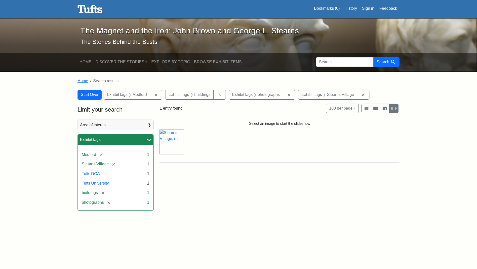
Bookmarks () (327, 8)
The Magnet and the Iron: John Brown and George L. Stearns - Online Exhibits (90, 9)
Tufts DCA (91, 174)
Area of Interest (93, 125)
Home (85, 62)
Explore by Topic (170, 62)
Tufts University (95, 183)
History (351, 8)
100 (341, 108)
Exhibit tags (90, 139)
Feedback (388, 8)
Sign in (368, 8)
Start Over (89, 94)
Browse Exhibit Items (218, 62)
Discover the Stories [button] (119, 62)
